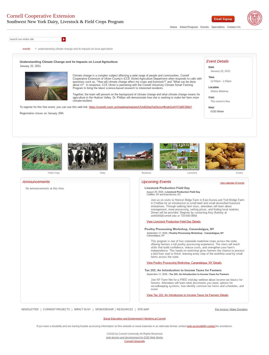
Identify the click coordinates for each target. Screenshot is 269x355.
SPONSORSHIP (104, 309)
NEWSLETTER (30, 309)
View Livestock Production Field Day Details (174, 221)
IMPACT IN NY (82, 309)
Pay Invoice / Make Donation (231, 309)
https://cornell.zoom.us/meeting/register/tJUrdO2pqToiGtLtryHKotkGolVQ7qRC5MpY (140, 107)
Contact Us (234, 27)
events (26, 48)
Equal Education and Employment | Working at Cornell (135, 318)
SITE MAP (143, 309)
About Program (189, 27)
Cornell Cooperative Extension (65, 18)
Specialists (218, 27)
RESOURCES (125, 309)
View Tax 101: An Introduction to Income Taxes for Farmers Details (187, 295)
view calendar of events (232, 183)
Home (173, 27)
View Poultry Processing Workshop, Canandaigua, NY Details (184, 262)
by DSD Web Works (152, 337)
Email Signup (223, 19)
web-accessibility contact (201, 326)
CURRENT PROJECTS (56, 309)
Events (204, 27)
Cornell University (134, 341)
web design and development (123, 337)
